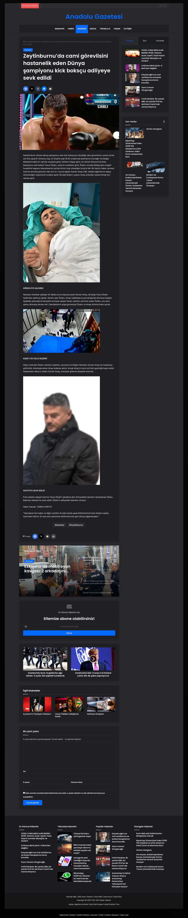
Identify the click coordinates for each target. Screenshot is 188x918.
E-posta (27, 782)
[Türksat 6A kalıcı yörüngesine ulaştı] (65, 837)
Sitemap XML (71, 897)
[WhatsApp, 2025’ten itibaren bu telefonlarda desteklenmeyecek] (65, 876)
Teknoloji (105, 29)
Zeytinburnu (76, 525)
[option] (69, 571)
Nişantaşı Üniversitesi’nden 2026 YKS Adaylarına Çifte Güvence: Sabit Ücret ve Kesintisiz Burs (134, 148)
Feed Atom (107, 897)
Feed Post (118, 897)
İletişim (127, 29)
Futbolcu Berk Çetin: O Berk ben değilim (151, 67)
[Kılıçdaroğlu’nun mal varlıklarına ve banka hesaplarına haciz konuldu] (132, 78)
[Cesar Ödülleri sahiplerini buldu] (69, 704)
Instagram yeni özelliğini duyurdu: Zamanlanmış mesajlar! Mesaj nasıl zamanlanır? (82, 863)
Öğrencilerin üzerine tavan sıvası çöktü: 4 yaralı (50, 568)
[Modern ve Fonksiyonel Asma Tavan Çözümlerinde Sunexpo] (155, 167)
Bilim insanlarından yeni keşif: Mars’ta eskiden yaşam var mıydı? (82, 849)
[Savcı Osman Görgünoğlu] (132, 91)
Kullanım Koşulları (111, 915)
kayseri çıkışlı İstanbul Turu (108, 904)
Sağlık (93, 29)
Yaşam (117, 29)
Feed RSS (98, 897)
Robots (90, 897)
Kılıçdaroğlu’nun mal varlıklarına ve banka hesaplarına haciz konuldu (151, 78)
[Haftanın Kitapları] (101, 704)
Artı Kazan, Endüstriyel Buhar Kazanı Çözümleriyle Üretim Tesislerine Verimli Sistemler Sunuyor (133, 183)
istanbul (60, 525)
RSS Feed (82, 897)
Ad (25, 771)
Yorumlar (160, 40)
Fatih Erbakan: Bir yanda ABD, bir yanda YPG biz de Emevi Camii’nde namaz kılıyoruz (152, 103)
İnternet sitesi (76, 782)
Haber (71, 29)
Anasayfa (59, 29)
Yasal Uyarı (124, 915)
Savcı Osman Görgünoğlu (147, 88)
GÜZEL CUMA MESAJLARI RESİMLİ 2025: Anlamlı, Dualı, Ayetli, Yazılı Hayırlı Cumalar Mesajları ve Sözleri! (153, 55)
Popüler (129, 40)
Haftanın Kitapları (95, 714)
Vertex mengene (154, 129)
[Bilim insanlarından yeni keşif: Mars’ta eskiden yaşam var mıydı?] (65, 848)
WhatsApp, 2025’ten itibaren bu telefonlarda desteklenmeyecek (82, 877)
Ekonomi (82, 29)
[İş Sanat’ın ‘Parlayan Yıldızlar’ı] (37, 704)
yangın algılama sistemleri (79, 904)
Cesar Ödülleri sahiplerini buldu (67, 715)
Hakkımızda (63, 915)
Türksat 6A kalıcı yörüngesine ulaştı (82, 835)
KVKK (101, 915)
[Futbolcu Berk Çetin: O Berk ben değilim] (132, 68)
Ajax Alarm (93, 904)
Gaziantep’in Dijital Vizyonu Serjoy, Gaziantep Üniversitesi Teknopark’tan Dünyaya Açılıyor (121, 880)
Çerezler (94, 915)
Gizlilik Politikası (83, 915)
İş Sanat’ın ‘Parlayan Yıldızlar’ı (37, 714)
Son (144, 40)
